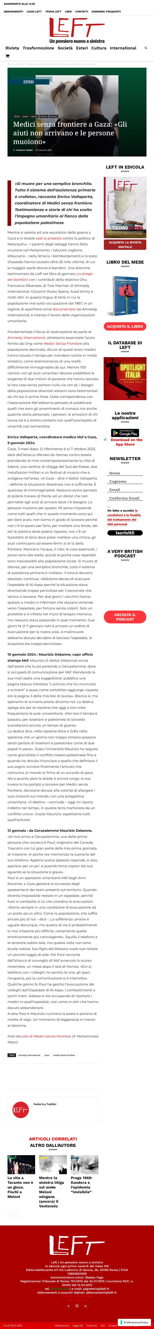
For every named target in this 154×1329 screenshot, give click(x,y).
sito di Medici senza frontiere (46, 1036)
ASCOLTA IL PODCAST (125, 617)
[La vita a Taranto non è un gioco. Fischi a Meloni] (21, 1164)
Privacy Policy (77, 1300)
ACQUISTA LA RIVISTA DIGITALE (125, 245)
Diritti (20, 64)
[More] (72, 167)
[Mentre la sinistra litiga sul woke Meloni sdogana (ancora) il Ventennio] (53, 1164)
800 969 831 (60, 1289)
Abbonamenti (13, 11)
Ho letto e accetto (123, 517)
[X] (46, 167)
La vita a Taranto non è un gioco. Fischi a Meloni (20, 1187)
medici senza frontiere (64, 1055)
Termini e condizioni (77, 1296)
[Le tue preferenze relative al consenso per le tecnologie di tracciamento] (134, 1322)
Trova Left (53, 11)
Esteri (82, 48)
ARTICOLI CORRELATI (53, 1138)
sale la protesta (49, 238)
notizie (34, 116)
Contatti (81, 11)
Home (11, 64)
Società (65, 48)
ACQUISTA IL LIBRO (125, 326)
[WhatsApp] (59, 167)
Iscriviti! (125, 533)
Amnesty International (26, 338)
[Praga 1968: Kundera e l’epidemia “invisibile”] (84, 1164)
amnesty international (29, 1055)
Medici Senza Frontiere (63, 343)
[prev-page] (10, 1214)
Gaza (46, 1055)
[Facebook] (34, 167)
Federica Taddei (24, 150)
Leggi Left (34, 11)
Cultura (98, 48)
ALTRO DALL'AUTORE (53, 1145)
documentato (64, 309)
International (123, 48)
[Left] (77, 30)
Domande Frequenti (106, 11)
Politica (44, 116)
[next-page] (16, 1214)
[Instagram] (77, 1306)
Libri (68, 11)
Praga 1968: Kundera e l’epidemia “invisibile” (81, 1185)
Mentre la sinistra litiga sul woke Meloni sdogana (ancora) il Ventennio (51, 1192)
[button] (145, 48)
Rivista (12, 48)
